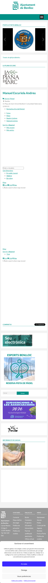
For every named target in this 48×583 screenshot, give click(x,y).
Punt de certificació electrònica (28, 533)
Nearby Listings (11, 118)
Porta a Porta (41, 533)
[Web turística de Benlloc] (13, 429)
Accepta (24, 564)
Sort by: (9, 125)
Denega (24, 570)
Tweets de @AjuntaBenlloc (11, 57)
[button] (4, 39)
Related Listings (12, 121)
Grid (10, 185)
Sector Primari (9, 99)
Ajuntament (41, 517)
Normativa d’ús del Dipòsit (15, 109)
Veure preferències (24, 576)
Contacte (16, 517)
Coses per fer (41, 525)
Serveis (39, 520)
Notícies (39, 531)
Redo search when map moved (14, 188)
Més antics (10, 130)
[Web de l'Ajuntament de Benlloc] (24, 5)
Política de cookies (17, 580)
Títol (8, 254)
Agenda (39, 528)
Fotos (8, 113)
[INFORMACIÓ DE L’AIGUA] (14, 454)
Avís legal (16, 523)
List (5, 185)
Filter (4, 182)
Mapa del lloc (17, 520)
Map (15, 185)
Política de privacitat (29, 580)
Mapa (8, 116)
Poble (39, 523)
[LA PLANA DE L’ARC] (11, 77)
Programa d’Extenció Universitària (29, 525)
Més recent (10, 128)
